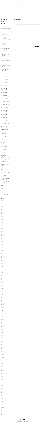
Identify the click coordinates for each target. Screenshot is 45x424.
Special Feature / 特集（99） (5, 34)
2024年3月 (2, 240)
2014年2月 (2, 401)
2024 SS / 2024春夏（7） (5, 113)
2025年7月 (2, 219)
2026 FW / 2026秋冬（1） (5, 117)
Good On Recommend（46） (5, 141)
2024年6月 (2, 237)
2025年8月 (2, 218)
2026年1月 (2, 210)
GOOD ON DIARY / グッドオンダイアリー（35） (5, 70)
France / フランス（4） (4, 133)
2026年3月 (2, 207)
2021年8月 (2, 279)
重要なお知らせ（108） (4, 194)
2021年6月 (2, 282)
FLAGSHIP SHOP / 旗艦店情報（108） (5, 61)
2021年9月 (2, 278)
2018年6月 (2, 328)
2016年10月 (2, 357)
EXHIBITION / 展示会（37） (5, 129)
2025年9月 (2, 216)
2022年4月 (2, 269)
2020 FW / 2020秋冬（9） (5, 95)
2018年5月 (2, 329)
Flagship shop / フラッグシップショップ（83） (5, 131)
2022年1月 (2, 272)
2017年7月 (2, 344)
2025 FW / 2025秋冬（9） (5, 114)
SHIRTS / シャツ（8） (4, 176)
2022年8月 (2, 263)
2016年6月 (2, 363)
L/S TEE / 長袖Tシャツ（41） (5, 153)
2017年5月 (2, 347)
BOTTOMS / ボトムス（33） (5, 123)
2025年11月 (2, 213)
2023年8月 (2, 247)
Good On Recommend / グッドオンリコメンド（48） (6, 39)
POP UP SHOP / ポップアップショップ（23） (5, 167)
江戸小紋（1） (3, 191)
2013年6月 (2, 410)
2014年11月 (2, 388)
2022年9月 (2, 262)
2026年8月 (2, 200)
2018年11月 (2, 320)
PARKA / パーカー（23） (4, 163)
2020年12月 (2, 291)
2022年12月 (2, 257)
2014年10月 (2, 389)
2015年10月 (2, 373)
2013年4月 (2, 413)
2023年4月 (2, 253)
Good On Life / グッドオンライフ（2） (6, 46)
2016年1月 (2, 369)
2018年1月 (2, 335)
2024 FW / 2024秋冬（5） (5, 111)
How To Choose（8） (4, 149)
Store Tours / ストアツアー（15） (6, 52)
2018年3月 (2, 332)
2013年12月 (2, 404)
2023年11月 (2, 244)
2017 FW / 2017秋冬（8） (5, 86)
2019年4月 (2, 313)
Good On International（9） (5, 134)
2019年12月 (2, 304)
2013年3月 (2, 414)
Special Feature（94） (4, 179)
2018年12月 (2, 319)
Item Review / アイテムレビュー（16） (6, 55)
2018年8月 (2, 325)
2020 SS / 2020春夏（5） (5, 98)
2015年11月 (2, 372)
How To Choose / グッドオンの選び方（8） (6, 41)
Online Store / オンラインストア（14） (5, 160)
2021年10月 (2, 276)
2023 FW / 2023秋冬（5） (5, 108)
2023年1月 (2, 256)
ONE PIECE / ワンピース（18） (5, 157)
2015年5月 (2, 379)
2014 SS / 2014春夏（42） (5, 79)
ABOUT (2, 21)
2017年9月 (2, 341)
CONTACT (3, 23)
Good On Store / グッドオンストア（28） (5, 144)
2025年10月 (2, 215)
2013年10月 (2, 407)
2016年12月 (2, 354)
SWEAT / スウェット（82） (5, 181)
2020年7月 (2, 297)
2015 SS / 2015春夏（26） (5, 82)
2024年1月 (2, 241)
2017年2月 (2, 351)
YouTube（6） (3, 185)
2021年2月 (2, 288)
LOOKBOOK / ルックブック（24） (5, 156)
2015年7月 (2, 376)
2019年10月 (2, 307)
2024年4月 (2, 238)
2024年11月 (2, 231)
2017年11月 (2, 338)
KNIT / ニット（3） (4, 152)
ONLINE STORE (4, 19)
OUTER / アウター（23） (4, 161)
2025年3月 (2, 225)
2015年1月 (2, 385)
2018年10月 (2, 322)
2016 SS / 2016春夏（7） (5, 85)
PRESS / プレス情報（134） (5, 59)
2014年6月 (2, 395)
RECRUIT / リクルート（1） (5, 172)
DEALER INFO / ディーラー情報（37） (5, 66)
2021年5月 (2, 284)
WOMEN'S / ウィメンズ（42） (5, 184)
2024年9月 (2, 232)
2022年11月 (2, 259)
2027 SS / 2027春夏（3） (5, 120)
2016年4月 (2, 366)
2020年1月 (2, 303)
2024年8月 (2, 234)
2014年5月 (2, 397)
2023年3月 (2, 254)
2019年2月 (2, 316)
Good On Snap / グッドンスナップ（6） (6, 44)
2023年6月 (2, 250)
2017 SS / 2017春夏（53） (5, 88)
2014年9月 (2, 391)
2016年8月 (2, 360)
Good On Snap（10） (4, 142)
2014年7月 (2, 394)
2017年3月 (2, 350)
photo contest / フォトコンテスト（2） (5, 165)
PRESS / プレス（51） (4, 169)
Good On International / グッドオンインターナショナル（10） (6, 49)
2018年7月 (2, 326)
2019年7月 (2, 310)
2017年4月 (2, 348)
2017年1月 (2, 353)
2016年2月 (2, 367)
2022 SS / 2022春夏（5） (5, 107)
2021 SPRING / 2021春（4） (5, 101)
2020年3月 (2, 301)
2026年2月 (2, 209)
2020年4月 (2, 300)
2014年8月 (2, 392)
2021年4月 (2, 285)
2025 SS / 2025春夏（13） (5, 116)
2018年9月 (2, 323)
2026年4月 (2, 206)
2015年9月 (2, 375)
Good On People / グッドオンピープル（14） (6, 37)
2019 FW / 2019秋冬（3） (5, 92)
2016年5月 (2, 364)
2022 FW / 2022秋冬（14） (5, 104)
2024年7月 (2, 235)
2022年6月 (2, 266)
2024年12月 (2, 229)
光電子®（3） (3, 188)
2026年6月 (2, 203)
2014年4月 (2, 398)
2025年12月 (2, 212)
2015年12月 (2, 370)
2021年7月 (2, 281)
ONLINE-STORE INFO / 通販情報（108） (5, 64)
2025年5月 (2, 222)
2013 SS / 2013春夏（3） (5, 76)
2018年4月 (2, 331)
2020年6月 (2, 298)
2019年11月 (2, 306)
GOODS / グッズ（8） (4, 146)
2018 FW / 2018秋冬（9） (5, 89)
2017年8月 (2, 342)
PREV (34, 52)
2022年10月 (2, 260)
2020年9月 (2, 294)
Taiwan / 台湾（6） (4, 182)
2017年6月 (2, 345)
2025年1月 (2, 228)
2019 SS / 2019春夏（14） (5, 94)
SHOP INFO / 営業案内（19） (5, 178)
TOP (29, 52)
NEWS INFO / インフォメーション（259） (5, 57)
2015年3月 (2, 382)
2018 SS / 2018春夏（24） (5, 91)
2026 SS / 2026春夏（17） (5, 119)
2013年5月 (2, 411)
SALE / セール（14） (4, 175)
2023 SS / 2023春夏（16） (5, 110)
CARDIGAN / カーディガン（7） (6, 126)
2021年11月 (2, 275)
